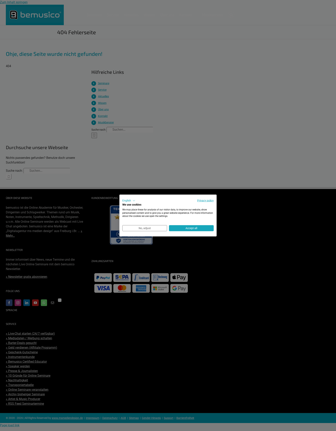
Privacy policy (205, 200)
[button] (128, 200)
